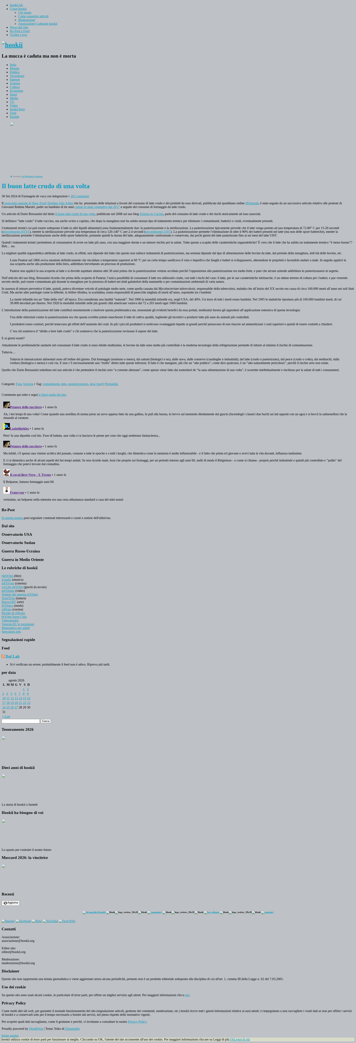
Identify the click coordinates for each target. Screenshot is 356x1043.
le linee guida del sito (52, 394)
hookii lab (16, 5)
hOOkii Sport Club (14, 616)
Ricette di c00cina (13, 613)
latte (63, 384)
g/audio (6, 579)
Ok (232, 1039)
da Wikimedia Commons (32, 176)
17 (4, 703)
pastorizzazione (78, 384)
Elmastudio (72, 1028)
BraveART (9, 602)
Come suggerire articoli (33, 16)
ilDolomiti (252, 203)
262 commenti (79, 196)
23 (28, 703)
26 (12, 707)
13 (16, 698)
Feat (18, 384)
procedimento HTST (16, 231)
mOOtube (8, 590)
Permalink (111, 384)
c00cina (7, 609)
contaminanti (51, 384)
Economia (16, 90)
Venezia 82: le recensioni (18, 624)
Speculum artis (11, 631)
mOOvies (8, 583)
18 (8, 703)
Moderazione (26, 20)
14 (20, 698)
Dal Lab (13, 656)
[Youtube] (50, 921)
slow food (96, 384)
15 (24, 698)
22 (24, 703)
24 (4, 707)
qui (187, 995)
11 (7, 698)
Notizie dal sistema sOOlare (20, 594)
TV (12, 102)
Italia (13, 64)
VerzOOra (8, 598)
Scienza (15, 83)
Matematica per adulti (16, 628)
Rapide (14, 116)
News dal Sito (19, 27)
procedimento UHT (158, 231)
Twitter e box (18, 35)
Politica (15, 72)
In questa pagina (12, 518)
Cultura (15, 87)
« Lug (6, 716)
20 (16, 703)
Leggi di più (242, 1039)
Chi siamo (24, 12)
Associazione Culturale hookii (37, 23)
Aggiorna (12, 902)
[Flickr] (37, 921)
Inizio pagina (10, 1035)
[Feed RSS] (67, 921)
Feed (13, 113)
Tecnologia (17, 76)
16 (28, 698)
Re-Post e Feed (20, 31)
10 (4, 698)
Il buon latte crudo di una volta (75, 214)
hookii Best (17, 109)
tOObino (7, 605)
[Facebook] (23, 921)
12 (12, 698)
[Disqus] (178, 451)
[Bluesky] (8, 921)
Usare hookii (18, 9)
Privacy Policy (137, 1021)
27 (16, 707)
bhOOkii (7, 576)
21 (20, 703)
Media (14, 98)
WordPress (36, 1028)
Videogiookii (10, 620)
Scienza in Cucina (151, 214)
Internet (15, 79)
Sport (13, 94)
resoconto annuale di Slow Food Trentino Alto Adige (38, 203)
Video (14, 105)
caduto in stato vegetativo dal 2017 (97, 207)
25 (8, 707)
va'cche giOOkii (12, 587)
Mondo (14, 68)
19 (12, 703)
